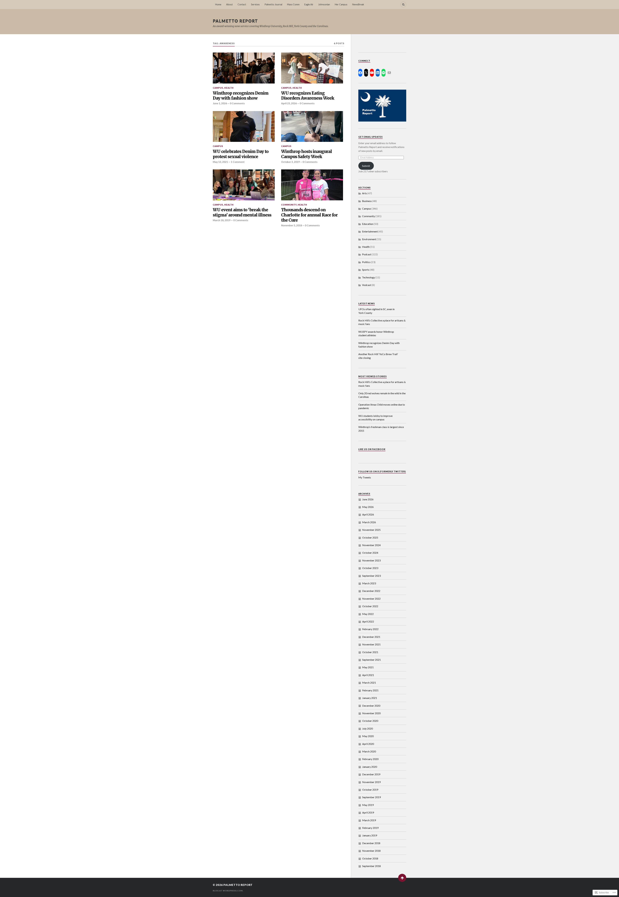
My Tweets (364, 477)
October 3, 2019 (290, 161)
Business (367, 200)
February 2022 (370, 629)
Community (289, 204)
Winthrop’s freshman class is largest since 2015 (381, 428)
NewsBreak (358, 4)
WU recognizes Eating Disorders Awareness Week (307, 96)
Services (255, 4)
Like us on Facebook (371, 449)
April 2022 (368, 621)
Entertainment (370, 231)
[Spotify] (383, 73)
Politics (366, 262)
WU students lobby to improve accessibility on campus (375, 417)
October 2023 (370, 567)
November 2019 (371, 782)
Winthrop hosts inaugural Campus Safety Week (306, 154)
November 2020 (371, 713)
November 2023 (371, 560)
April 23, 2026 (289, 103)
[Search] (403, 4)
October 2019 (370, 789)
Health (229, 88)
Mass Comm (293, 4)
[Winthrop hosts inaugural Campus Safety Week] (312, 126)
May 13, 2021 (220, 161)
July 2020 (367, 728)
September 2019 (371, 797)
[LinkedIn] (378, 73)
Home (218, 4)
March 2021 (369, 682)
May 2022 (368, 613)
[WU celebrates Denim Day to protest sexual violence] (244, 126)
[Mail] (389, 73)
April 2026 (368, 514)
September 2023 (371, 575)
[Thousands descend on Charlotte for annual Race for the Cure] (312, 184)
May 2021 (368, 667)
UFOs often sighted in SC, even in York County (376, 311)
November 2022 (371, 598)
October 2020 (370, 720)
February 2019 (370, 827)
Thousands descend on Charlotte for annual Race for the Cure (309, 215)
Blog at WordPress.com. (228, 890)
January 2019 (369, 835)
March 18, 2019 (221, 220)
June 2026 (367, 499)
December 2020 (371, 705)
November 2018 (371, 850)
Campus (218, 88)
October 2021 (370, 652)
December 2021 (371, 636)
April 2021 (368, 674)
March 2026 (369, 522)
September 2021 (371, 659)
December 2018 (371, 843)
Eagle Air (308, 4)
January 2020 (369, 766)
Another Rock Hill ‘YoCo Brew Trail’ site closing (378, 356)
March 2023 (369, 583)
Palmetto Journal (273, 4)
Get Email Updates (370, 137)
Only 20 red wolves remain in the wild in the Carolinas (382, 395)
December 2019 (371, 774)
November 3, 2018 (291, 225)
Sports (365, 269)
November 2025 (371, 529)
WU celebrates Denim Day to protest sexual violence (241, 154)
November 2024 (371, 545)
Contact (242, 4)
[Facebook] (360, 73)
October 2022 (370, 606)
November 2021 (371, 644)
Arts (364, 193)
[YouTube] (372, 73)
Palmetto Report (235, 20)
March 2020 (369, 751)
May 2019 (368, 804)
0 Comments (237, 103)
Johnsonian (324, 4)
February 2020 (370, 758)
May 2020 (368, 736)
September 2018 (371, 866)
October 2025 (370, 537)
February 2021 (370, 690)
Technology (368, 277)
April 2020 (368, 743)
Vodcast (366, 284)
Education (367, 223)
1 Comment (238, 161)
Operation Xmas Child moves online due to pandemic (381, 406)
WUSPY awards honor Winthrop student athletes (376, 333)
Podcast (366, 254)
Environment (369, 239)
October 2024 (370, 552)
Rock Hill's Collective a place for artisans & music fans (382, 383)
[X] (366, 73)
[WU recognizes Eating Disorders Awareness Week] (312, 68)
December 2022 (371, 590)
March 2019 (369, 820)
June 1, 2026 (220, 103)
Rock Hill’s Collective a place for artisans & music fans (382, 322)
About (229, 4)
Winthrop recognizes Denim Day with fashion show (240, 96)
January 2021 (369, 697)
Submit (366, 165)
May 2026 (368, 506)
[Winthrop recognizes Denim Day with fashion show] (244, 68)
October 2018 (370, 858)
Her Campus (341, 4)
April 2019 (368, 812)
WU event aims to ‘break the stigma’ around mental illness (242, 212)
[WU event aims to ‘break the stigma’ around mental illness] (244, 184)
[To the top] (402, 878)
